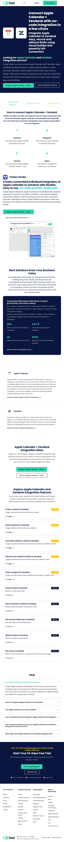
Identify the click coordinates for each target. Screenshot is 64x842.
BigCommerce (22, 821)
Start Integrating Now (32, 767)
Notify (5, 794)
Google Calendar (23, 797)
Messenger (36, 819)
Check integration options (47, 85)
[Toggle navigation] (24, 3)
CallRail (50, 796)
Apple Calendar (53, 814)
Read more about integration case (19, 349)
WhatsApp (36, 794)
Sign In (37, 3)
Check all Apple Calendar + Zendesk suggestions (33, 475)
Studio (5, 804)
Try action (8, 595)
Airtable (20, 807)
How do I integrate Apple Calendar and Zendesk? (24, 702)
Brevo (50, 799)
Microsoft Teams (38, 816)
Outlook (20, 818)
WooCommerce (23, 801)
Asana (20, 824)
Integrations (7, 807)
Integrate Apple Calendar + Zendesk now (20, 85)
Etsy (49, 820)
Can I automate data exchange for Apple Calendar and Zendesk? (30, 717)
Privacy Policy (56, 837)
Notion (20, 794)
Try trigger (8, 516)
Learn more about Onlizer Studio (17, 218)
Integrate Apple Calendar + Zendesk (19, 212)
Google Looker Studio (22, 814)
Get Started (50, 3)
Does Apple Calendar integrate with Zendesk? (22, 682)
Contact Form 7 (53, 826)
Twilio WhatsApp (38, 801)
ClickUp (20, 804)
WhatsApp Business (39, 797)
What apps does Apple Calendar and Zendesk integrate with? (29, 734)
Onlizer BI (6, 797)
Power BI (20, 810)
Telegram (36, 804)
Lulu (49, 823)
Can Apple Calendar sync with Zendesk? (20, 710)
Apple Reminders (53, 817)
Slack (34, 813)
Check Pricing (32, 772)
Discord (35, 810)
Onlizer (5, 810)
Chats (5, 801)
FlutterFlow (51, 811)
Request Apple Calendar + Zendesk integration (33, 469)
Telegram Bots (37, 807)
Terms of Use (46, 837)
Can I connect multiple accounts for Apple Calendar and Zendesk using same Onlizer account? (30, 725)
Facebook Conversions (52, 807)
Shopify (50, 802)
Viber (34, 822)
